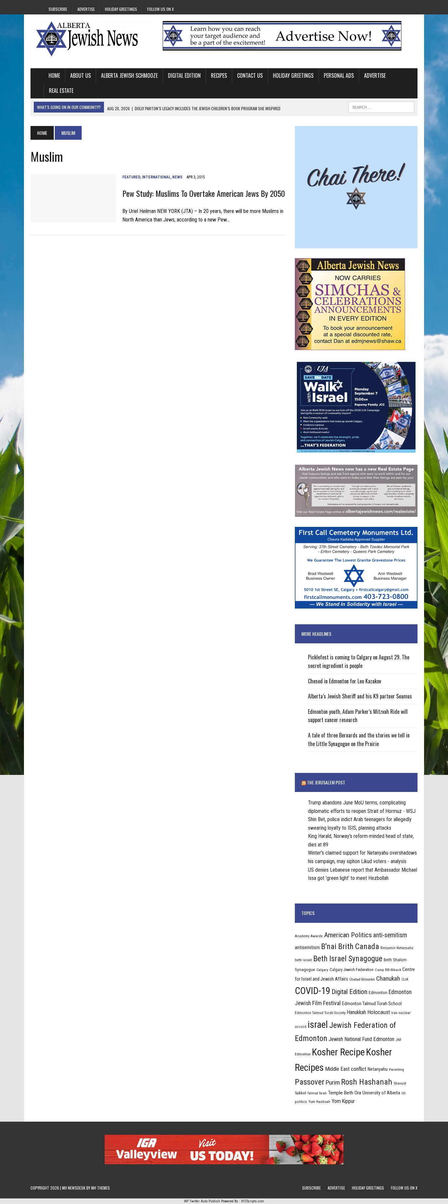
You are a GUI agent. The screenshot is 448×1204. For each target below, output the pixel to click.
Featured (131, 177)
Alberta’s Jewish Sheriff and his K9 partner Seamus (360, 696)
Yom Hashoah (319, 1101)
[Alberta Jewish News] (92, 38)
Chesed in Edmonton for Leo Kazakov (344, 681)
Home (54, 75)
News (177, 177)
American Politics (348, 935)
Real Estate (61, 90)
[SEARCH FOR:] (381, 106)
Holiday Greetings (121, 9)
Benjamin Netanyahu (396, 947)
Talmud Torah (317, 1093)
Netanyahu (378, 1069)
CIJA (404, 979)
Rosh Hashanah (366, 1082)
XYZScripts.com (252, 1201)
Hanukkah (356, 1012)
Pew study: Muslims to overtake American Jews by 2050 (203, 193)
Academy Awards (309, 936)
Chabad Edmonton (362, 979)
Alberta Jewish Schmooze (129, 75)
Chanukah (388, 978)
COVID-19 (312, 990)
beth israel (303, 960)
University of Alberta (381, 1092)
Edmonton (378, 992)
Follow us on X (160, 9)
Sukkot (300, 1092)
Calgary (322, 969)
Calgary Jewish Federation (352, 969)
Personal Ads (339, 75)
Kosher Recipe (338, 1052)
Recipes (219, 75)
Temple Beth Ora (344, 1093)
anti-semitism (390, 935)
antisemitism (307, 947)
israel (318, 1024)
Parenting (396, 1069)
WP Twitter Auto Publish (202, 1201)
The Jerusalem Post (326, 782)
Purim (333, 1082)
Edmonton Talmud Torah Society (320, 1012)
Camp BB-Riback (388, 969)
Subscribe (58, 9)
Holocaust (378, 1012)
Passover (309, 1082)
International (156, 177)
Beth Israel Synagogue (347, 958)
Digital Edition (184, 75)
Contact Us (250, 75)
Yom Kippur (343, 1101)
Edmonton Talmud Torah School (372, 1003)
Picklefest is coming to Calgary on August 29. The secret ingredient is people (358, 661)
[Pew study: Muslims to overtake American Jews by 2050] (73, 218)
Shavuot (400, 1083)
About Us (80, 75)
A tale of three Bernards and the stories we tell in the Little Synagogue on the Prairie (359, 739)
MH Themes (100, 1188)
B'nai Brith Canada (350, 946)
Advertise (86, 9)
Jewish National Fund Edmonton (361, 1039)
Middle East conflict (345, 1069)
